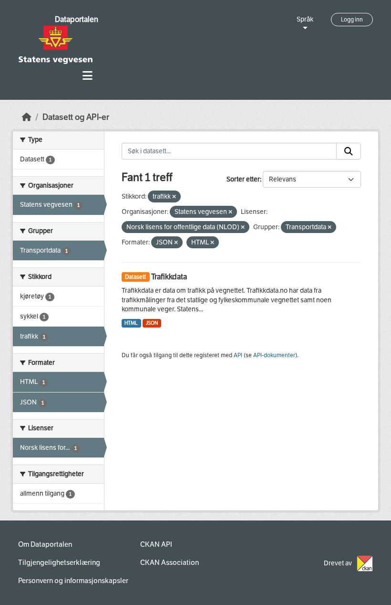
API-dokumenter (274, 355)
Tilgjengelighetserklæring (59, 562)
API (238, 355)
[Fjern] (174, 197)
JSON (152, 323)
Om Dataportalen (45, 544)
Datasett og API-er (75, 117)
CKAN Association (169, 562)
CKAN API (156, 544)
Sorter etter (243, 179)
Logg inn (352, 19)
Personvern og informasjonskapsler (73, 580)
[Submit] (348, 151)
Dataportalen (76, 19)
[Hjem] (26, 117)
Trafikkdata (169, 276)
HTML (131, 323)
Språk (305, 19)
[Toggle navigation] (87, 76)
